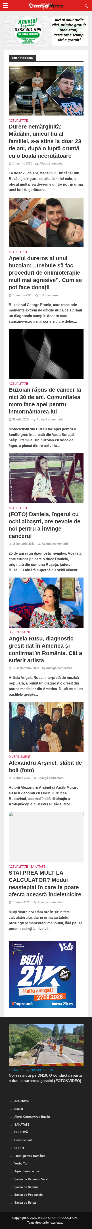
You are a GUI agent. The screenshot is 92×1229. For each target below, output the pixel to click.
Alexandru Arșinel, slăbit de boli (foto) (45, 766)
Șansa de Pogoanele (28, 1194)
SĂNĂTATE (38, 866)
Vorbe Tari (21, 1163)
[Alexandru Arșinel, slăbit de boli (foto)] (46, 727)
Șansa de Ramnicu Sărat (31, 1179)
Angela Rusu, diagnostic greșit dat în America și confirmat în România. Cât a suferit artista (45, 649)
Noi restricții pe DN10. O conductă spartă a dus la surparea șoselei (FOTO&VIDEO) (45, 1078)
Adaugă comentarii (52, 163)
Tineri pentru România (29, 1156)
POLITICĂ (21, 1132)
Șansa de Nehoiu (41, 1070)
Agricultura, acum (26, 1171)
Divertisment (20, 632)
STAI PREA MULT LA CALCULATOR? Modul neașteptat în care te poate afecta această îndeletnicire (45, 883)
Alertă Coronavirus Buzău (32, 1116)
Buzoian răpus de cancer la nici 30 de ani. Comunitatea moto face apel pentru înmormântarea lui (45, 401)
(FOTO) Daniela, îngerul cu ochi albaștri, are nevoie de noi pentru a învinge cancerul (44, 525)
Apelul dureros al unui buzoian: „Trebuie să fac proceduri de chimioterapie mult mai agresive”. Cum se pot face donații (45, 272)
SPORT (19, 1148)
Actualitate (18, 120)
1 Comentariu (48, 295)
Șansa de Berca (25, 1202)
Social (18, 1109)
